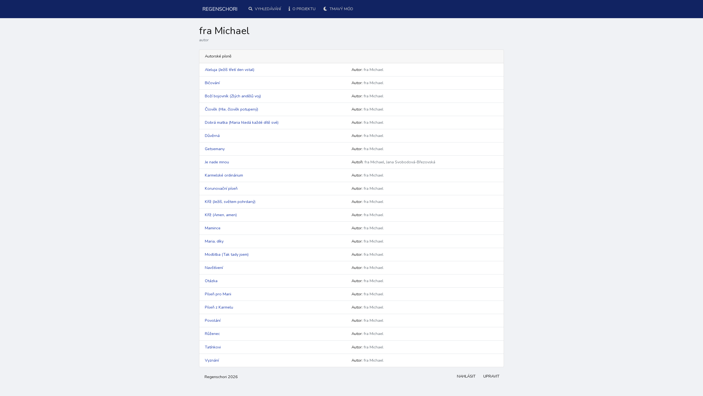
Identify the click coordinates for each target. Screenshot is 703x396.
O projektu (303, 9)
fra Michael (373, 69)
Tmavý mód (340, 9)
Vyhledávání (267, 9)
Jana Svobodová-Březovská (410, 162)
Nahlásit (466, 376)
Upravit (491, 376)
